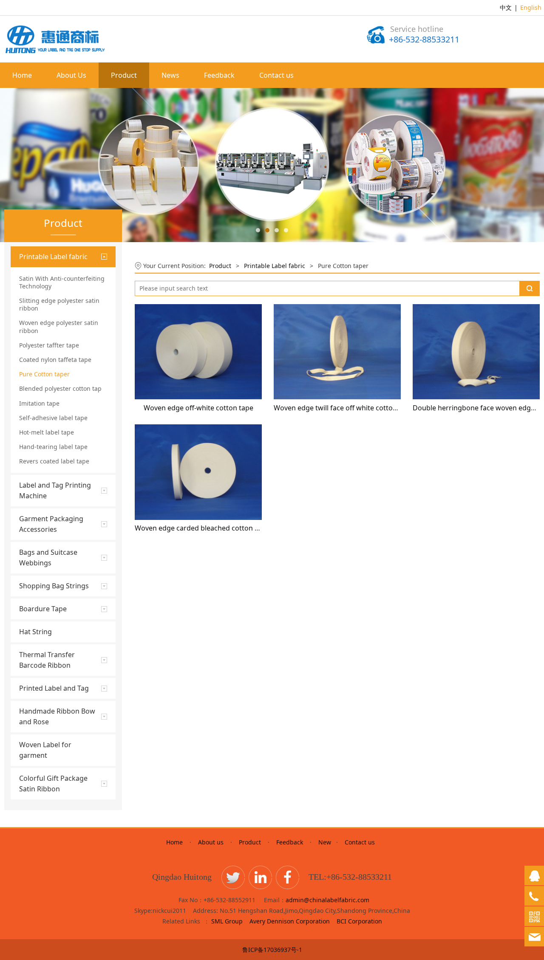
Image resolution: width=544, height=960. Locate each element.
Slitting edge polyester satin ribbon (59, 304)
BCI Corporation (359, 921)
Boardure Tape (43, 608)
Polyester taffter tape (49, 345)
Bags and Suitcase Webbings (48, 558)
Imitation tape (39, 403)
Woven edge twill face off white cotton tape (343, 407)
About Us (71, 75)
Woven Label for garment (45, 750)
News (170, 75)
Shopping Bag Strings (54, 585)
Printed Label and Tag (54, 688)
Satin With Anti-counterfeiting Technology (62, 282)
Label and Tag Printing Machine (55, 490)
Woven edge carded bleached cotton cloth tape (211, 528)
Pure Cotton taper (44, 374)
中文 (506, 7)
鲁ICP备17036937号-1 (272, 950)
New (325, 842)
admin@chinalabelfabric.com (327, 900)
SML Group (227, 921)
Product (124, 75)
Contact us (276, 75)
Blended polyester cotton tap (60, 388)
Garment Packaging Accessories (51, 524)
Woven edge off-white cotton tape (198, 407)
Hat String (35, 631)
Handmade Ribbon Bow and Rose (57, 716)
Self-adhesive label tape (53, 418)
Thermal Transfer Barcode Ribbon (47, 660)
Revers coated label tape (54, 461)
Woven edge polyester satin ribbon (58, 326)
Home (22, 75)
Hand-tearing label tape (53, 447)
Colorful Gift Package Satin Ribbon (53, 783)
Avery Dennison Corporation (290, 921)
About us (211, 842)
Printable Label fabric (53, 256)
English (530, 7)
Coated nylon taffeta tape (55, 360)
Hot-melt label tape (46, 432)
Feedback (219, 75)
